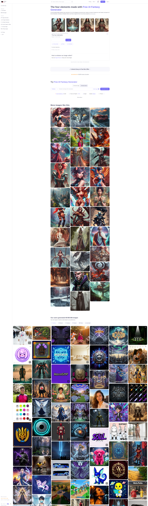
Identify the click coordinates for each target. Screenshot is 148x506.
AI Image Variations (5, 19)
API (2, 34)
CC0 (58, 49)
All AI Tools (4, 5)
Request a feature (4, 505)
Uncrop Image (4, 26)
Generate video (84, 85)
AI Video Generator (5, 22)
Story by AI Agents (73, 93)
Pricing (90, 1)
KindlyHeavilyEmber (64, 33)
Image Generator (5, 17)
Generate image (76, 85)
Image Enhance (58, 57)
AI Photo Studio (5, 28)
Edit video (4, 10)
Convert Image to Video (6, 24)
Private (101, 93)
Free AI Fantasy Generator (65, 82)
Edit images (4, 12)
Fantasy (53, 36)
